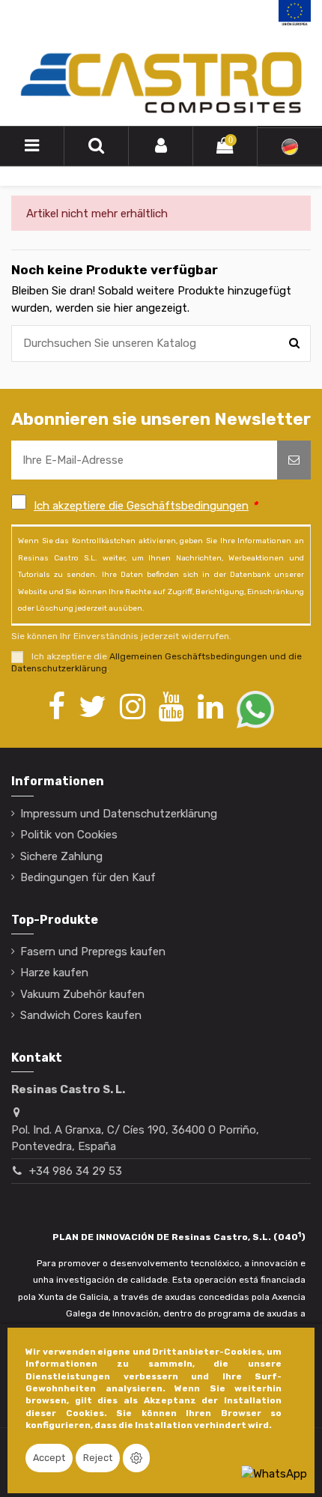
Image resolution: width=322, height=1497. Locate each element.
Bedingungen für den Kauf (88, 877)
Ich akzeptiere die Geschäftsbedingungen (141, 505)
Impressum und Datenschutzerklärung (118, 813)
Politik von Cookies (69, 834)
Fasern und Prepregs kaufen (92, 951)
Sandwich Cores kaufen (81, 1015)
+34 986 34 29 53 (75, 1171)
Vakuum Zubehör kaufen (82, 994)
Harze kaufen (54, 972)
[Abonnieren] (294, 460)
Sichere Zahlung (61, 856)
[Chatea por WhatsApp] (274, 1473)
